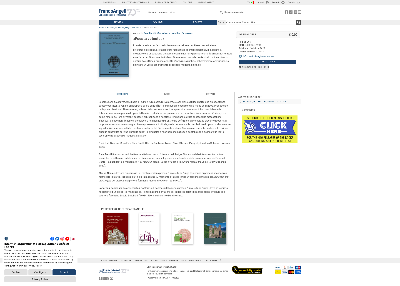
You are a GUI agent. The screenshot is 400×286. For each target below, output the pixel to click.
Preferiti (276, 2)
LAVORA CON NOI (158, 260)
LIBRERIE (173, 260)
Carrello (291, 2)
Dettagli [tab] (210, 94)
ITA (248, 2)
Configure (40, 272)
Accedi (261, 2)
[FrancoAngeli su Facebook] (286, 12)
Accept (64, 272)
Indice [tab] (167, 94)
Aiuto (172, 12)
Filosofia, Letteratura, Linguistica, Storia (124, 28)
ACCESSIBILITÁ (213, 260)
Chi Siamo (152, 12)
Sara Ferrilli (150, 33)
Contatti (163, 12)
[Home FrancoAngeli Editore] (119, 12)
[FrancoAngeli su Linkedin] (290, 12)
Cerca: (221, 22)
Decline (16, 272)
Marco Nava (163, 33)
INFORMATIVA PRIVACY (192, 260)
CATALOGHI (125, 260)
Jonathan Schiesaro (181, 33)
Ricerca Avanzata (233, 12)
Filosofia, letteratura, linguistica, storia (264, 101)
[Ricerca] (298, 22)
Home (101, 28)
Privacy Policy (40, 279)
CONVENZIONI (141, 260)
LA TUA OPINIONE (108, 260)
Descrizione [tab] (122, 94)
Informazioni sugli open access (258, 56)
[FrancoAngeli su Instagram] (295, 12)
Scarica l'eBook (267, 62)
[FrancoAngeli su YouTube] (299, 12)
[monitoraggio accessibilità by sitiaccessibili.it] (247, 267)
